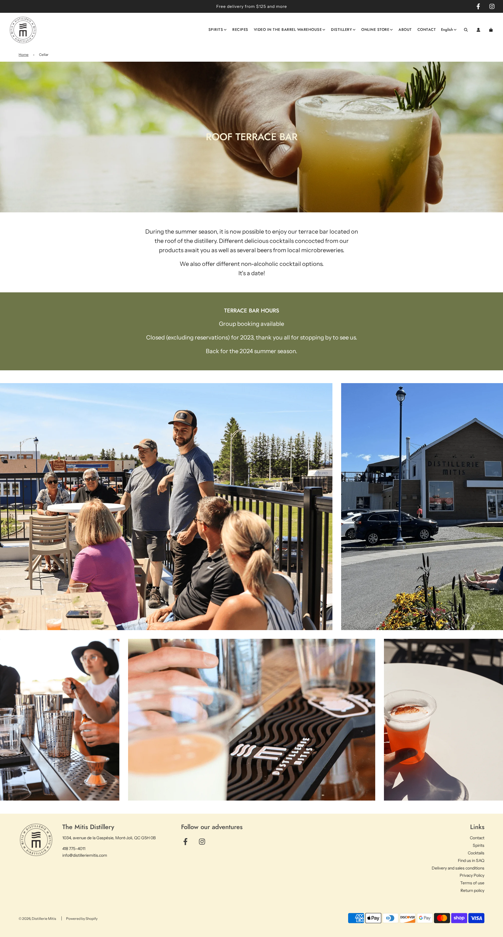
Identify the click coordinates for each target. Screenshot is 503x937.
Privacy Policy (472, 875)
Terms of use (472, 883)
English (447, 29)
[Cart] (492, 30)
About (405, 29)
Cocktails (476, 853)
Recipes (240, 29)
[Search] (466, 30)
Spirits (478, 845)
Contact (426, 29)
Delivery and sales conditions (458, 868)
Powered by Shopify (82, 918)
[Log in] (478, 30)
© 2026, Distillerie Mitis (37, 918)
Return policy (472, 890)
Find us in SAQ (471, 860)
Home (24, 54)
